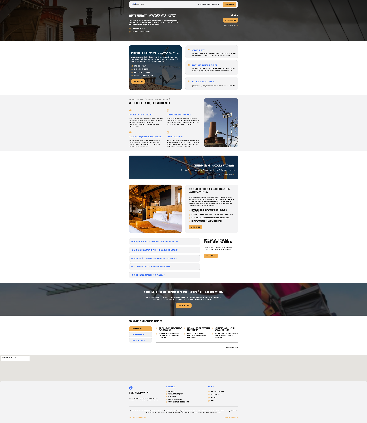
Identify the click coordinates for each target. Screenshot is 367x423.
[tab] (140, 328)
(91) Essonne (149, 99)
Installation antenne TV (136, 99)
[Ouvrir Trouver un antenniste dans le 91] (218, 5)
